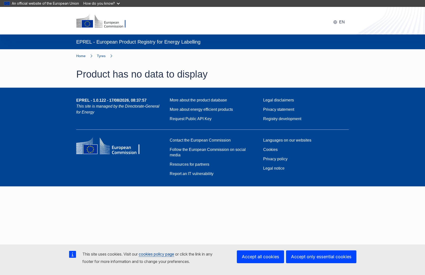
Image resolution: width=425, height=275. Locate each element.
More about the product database (198, 100)
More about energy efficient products (201, 109)
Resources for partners (189, 164)
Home (81, 56)
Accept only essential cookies (321, 256)
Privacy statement (278, 109)
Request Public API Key (191, 119)
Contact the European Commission (200, 140)
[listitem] (107, 56)
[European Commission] (104, 22)
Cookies (270, 149)
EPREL (111, 100)
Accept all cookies (260, 256)
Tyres (101, 56)
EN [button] (342, 22)
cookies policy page (156, 254)
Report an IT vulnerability (191, 174)
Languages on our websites (287, 140)
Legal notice (274, 168)
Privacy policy (275, 159)
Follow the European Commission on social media (208, 152)
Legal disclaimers (278, 100)
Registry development (282, 119)
